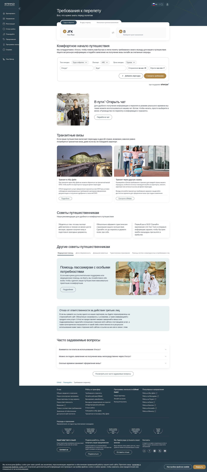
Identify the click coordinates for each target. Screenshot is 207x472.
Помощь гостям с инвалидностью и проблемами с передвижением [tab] (155, 253)
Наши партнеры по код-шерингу (68, 399)
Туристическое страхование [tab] (120, 253)
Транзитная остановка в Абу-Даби (97, 414)
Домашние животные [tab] (100, 253)
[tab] (85, 33)
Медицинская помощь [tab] (65, 253)
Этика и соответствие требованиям (69, 408)
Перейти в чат (103, 117)
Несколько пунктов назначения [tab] (107, 22)
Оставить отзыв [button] (123, 452)
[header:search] (162, 4)
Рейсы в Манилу (148, 411)
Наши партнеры (119, 396)
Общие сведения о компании (67, 393)
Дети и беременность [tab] (83, 253)
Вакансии (60, 405)
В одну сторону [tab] (85, 22)
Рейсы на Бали (148, 402)
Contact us (64, 450)
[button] (19, 8)
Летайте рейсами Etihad (93, 396)
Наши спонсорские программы (67, 396)
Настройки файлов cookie (178, 467)
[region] (103, 467)
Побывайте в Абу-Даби (93, 411)
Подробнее (65, 198)
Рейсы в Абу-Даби (149, 393)
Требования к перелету (93, 393)
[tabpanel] (113, 278)
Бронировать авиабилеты (94, 399)
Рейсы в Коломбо (149, 408)
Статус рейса (90, 408)
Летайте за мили (119, 399)
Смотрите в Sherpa (125, 198)
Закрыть (199, 467)
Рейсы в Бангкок (148, 405)
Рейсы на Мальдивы (150, 396)
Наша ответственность (65, 402)
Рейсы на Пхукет (148, 399)
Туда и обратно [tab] (68, 22)
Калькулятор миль (120, 402)
